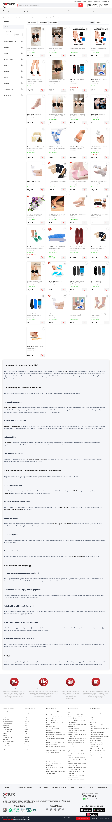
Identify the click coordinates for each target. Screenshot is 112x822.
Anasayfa (7, 17)
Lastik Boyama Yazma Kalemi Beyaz (76, 757)
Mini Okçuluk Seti (94, 746)
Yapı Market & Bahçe (7, 737)
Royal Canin (27, 741)
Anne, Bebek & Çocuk (7, 723)
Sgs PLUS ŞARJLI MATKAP (95, 740)
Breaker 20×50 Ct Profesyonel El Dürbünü (99, 757)
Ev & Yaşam (17, 11)
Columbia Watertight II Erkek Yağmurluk (99, 736)
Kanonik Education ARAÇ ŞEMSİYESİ (54, 711)
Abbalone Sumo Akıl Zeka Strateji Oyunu (99, 748)
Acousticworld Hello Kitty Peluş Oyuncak (99, 711)
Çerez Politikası (43, 787)
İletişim (72, 787)
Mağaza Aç (97, 1)
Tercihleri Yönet (104, 818)
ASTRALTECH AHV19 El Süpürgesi (97, 738)
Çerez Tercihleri (102, 787)
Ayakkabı (5, 750)
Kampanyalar (77, 1)
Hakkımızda (8, 787)
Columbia (26, 743)
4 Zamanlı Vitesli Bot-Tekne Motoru (98, 750)
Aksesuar (40, 11)
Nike (25, 727)
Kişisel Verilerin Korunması (25, 787)
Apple (25, 711)
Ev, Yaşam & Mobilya (7, 717)
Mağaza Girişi (105, 1)
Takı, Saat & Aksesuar (8, 743)
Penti (25, 723)
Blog (91, 787)
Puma (25, 731)
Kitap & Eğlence (26, 11)
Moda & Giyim (6, 711)
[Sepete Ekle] (42, 55)
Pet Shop (5, 735)
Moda (34, 11)
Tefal (25, 719)
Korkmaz (26, 721)
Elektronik (79, 11)
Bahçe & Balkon (6, 748)
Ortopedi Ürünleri (53, 17)
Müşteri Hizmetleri (87, 1)
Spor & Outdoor (103, 11)
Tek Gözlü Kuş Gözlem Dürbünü (97, 753)
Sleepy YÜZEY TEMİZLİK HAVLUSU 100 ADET (56, 750)
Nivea (25, 733)
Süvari (25, 725)
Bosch (25, 715)
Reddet (94, 819)
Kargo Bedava (43, 22)
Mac (25, 735)
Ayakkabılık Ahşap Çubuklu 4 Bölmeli (76, 714)
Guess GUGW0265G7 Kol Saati (97, 715)
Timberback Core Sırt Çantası (97, 713)
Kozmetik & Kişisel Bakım (67, 11)
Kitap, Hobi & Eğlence (7, 731)
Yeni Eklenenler (53, 22)
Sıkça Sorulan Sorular (59, 787)
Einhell (26, 750)
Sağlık (32, 17)
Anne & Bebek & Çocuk (90, 11)
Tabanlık (62, 17)
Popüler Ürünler (32, 22)
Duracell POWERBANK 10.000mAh (53, 732)
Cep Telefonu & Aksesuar (8, 715)
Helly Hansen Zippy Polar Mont (97, 732)
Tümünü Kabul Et (83, 819)
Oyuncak (5, 733)
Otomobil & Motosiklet (51, 11)
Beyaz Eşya (5, 739)
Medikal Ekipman (41, 17)
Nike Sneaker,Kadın (50, 726)
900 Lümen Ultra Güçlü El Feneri (97, 759)
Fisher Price (27, 745)
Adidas (26, 729)
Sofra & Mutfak (6, 719)
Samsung (26, 713)
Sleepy (26, 739)
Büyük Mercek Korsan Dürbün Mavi (98, 755)
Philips (26, 717)
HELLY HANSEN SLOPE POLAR (96, 734)
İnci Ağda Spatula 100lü (73, 728)
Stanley (26, 748)
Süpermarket (24, 17)
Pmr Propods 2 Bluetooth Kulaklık (54, 720)
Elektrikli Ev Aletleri (7, 745)
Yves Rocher (27, 737)
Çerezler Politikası (7, 819)
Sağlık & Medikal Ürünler (8, 741)
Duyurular (82, 787)
